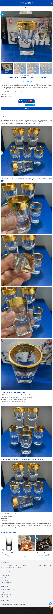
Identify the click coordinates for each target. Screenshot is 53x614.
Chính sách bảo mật (5, 596)
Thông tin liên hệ (5, 575)
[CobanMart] (26, 3)
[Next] (49, 36)
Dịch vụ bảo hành (5, 580)
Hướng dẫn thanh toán (6, 577)
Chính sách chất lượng (6, 594)
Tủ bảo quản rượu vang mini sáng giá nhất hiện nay (13, 604)
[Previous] (3, 36)
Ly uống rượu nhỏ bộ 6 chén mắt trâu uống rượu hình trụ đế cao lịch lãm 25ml (9, 554)
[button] (2, 3)
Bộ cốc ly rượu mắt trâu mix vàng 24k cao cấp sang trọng (44, 553)
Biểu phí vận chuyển (5, 592)
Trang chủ (23, 75)
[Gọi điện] (50, 607)
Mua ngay (26, 108)
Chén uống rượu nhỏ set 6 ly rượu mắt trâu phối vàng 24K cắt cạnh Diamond (26, 554)
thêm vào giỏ (30, 105)
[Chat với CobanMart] (50, 603)
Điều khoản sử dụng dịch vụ (7, 589)
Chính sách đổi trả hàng (6, 582)
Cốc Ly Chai (30, 75)
